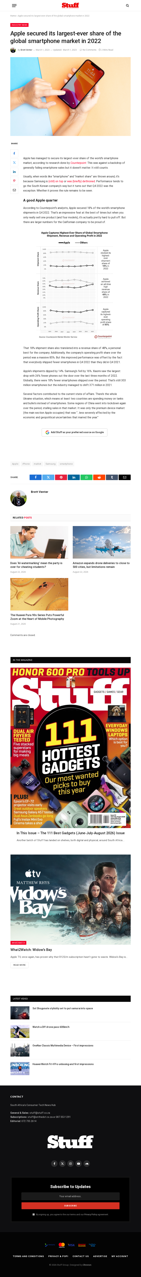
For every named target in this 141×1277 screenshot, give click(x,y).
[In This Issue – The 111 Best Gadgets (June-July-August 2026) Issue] (70, 748)
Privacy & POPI (58, 1256)
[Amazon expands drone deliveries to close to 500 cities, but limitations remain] (102, 542)
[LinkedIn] (14, 172)
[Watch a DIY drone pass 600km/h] (19, 1031)
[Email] (14, 190)
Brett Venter (26, 49)
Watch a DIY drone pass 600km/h (50, 1027)
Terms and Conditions (28, 1256)
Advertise (100, 1256)
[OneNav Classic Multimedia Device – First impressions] (19, 1050)
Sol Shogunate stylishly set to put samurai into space (62, 1008)
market (37, 464)
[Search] (127, 5)
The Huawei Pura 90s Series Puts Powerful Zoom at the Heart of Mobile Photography (37, 617)
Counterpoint (78, 163)
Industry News (19, 25)
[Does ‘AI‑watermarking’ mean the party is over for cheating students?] (39, 542)
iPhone (26, 464)
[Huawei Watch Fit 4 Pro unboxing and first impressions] (19, 1068)
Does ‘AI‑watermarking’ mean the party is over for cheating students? (36, 565)
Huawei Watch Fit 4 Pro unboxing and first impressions (63, 1064)
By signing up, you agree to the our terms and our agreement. (72, 1214)
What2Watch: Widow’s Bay (31, 950)
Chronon (87, 1265)
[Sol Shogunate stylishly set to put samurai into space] (19, 1012)
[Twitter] (14, 162)
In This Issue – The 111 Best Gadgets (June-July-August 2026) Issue (71, 833)
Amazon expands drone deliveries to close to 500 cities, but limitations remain (101, 565)
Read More (19, 965)
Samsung (51, 464)
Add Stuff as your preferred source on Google (77, 432)
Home (13, 16)
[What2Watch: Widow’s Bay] (70, 900)
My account (120, 1256)
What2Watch (18, 942)
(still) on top (55, 181)
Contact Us (81, 1256)
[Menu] (14, 5)
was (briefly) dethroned (81, 181)
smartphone (66, 464)
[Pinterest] (14, 181)
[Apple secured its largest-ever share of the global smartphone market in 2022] (70, 96)
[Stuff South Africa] (70, 5)
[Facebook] (14, 153)
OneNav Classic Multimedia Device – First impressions (62, 1045)
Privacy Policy (90, 1214)
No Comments (89, 49)
